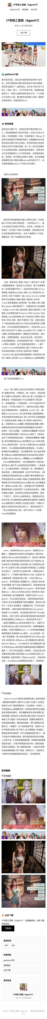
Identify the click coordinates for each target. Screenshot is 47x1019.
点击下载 (34, 9)
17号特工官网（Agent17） (26, 4)
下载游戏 (8, 928)
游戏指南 (25, 9)
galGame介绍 (15, 9)
